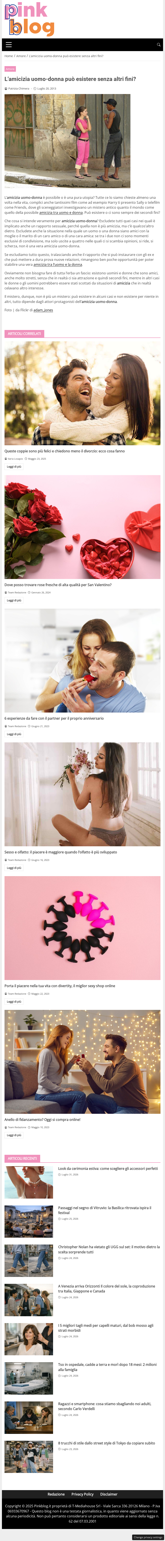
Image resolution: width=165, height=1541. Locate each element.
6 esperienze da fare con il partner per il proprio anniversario (54, 718)
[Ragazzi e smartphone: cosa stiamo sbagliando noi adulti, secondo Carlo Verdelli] (29, 1417)
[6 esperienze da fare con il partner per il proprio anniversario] (82, 661)
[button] (158, 44)
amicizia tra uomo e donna (61, 212)
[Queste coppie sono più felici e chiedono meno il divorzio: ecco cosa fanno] (82, 393)
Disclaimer (109, 1494)
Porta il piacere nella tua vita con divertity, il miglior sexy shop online (60, 985)
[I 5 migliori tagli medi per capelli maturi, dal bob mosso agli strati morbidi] (29, 1339)
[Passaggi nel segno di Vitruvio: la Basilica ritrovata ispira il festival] (29, 1221)
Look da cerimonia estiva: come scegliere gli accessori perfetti (108, 1168)
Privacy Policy (82, 1494)
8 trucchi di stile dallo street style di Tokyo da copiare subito (106, 1443)
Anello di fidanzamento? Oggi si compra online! (42, 1119)
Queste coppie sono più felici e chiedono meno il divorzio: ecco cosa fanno (65, 451)
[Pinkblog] (29, 19)
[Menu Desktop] (9, 44)
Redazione (56, 1494)
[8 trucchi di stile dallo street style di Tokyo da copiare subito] (29, 1457)
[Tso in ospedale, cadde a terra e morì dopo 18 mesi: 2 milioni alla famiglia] (29, 1378)
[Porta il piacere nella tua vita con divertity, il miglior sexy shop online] (82, 928)
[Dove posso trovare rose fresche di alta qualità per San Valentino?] (82, 527)
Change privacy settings (148, 1537)
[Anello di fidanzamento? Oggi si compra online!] (82, 1062)
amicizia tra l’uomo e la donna (58, 264)
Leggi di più (14, 466)
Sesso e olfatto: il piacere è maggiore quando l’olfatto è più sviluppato (61, 852)
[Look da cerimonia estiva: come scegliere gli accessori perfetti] (29, 1182)
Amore (10, 69)
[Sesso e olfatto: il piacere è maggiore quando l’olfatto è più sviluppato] (82, 794)
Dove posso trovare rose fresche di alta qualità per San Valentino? (58, 584)
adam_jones (43, 310)
